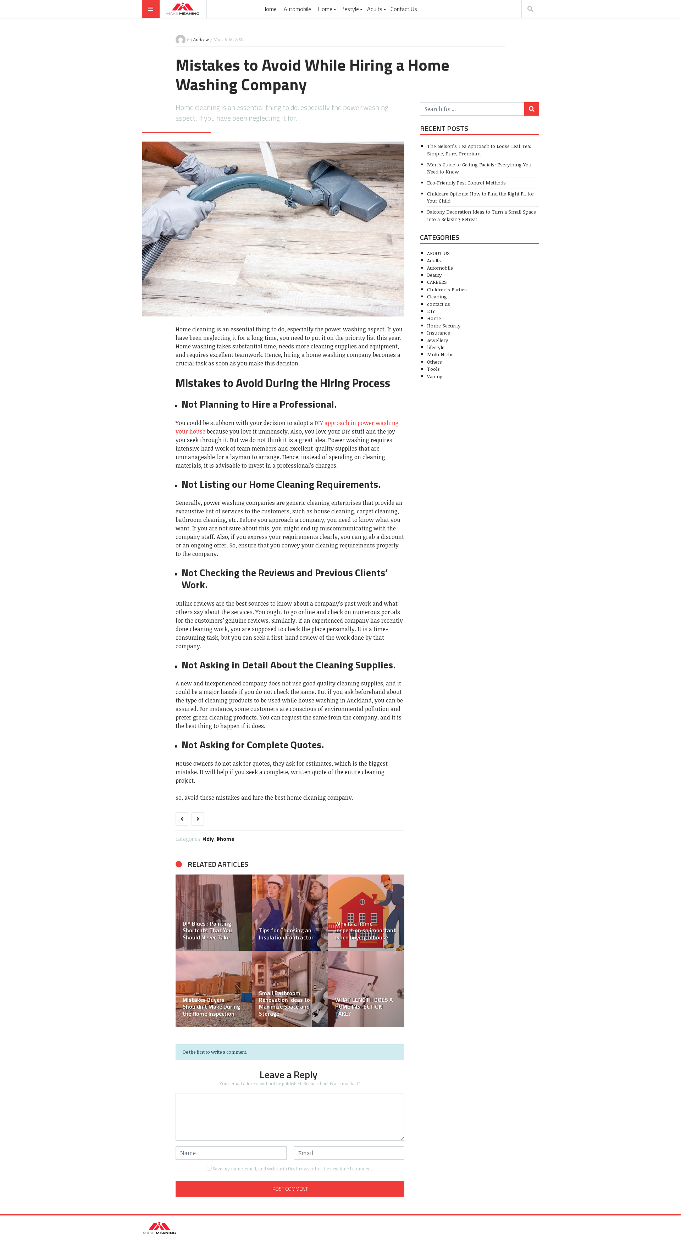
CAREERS (437, 281)
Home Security (443, 325)
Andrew (201, 39)
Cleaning (437, 296)
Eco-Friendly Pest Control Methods (466, 182)
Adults (374, 9)
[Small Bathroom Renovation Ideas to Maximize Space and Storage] (290, 989)
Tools (433, 368)
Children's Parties (447, 289)
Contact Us (404, 9)
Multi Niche (440, 354)
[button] (184, 951)
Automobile (297, 9)
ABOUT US (438, 253)
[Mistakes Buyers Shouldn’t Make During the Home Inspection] (214, 989)
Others (434, 361)
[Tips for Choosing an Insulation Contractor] (290, 913)
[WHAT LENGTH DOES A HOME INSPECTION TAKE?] (366, 989)
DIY (210, 838)
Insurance (438, 332)
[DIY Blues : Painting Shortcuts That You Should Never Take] (214, 913)
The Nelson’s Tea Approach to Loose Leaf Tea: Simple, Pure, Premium (479, 149)
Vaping (435, 376)
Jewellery (437, 340)
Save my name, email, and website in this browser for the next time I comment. (292, 1168)
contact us (438, 303)
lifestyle (349, 9)
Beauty (434, 274)
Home (269, 9)
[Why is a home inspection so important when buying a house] (366, 913)
